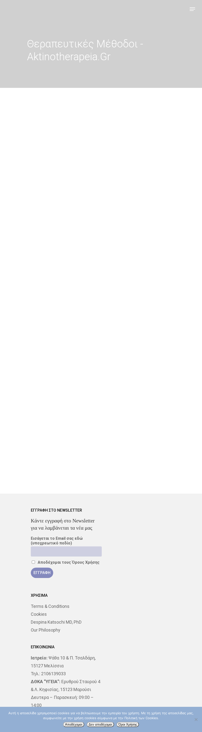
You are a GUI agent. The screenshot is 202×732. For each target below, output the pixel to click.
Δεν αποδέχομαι (100, 724)
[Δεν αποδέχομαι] (195, 719)
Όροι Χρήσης (127, 724)
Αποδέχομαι (73, 724)
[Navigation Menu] (192, 9)
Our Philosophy (45, 630)
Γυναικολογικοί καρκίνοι (31, 588)
